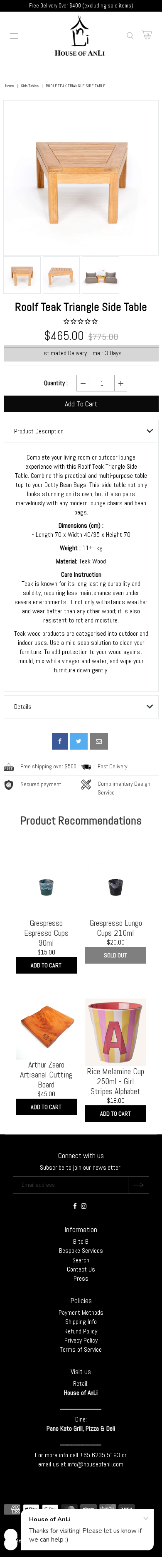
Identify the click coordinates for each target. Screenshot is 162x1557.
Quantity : (56, 383)
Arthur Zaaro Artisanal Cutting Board (46, 1075)
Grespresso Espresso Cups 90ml (46, 933)
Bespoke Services (81, 1250)
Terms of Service (81, 1349)
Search (80, 1260)
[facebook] (60, 741)
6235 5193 (107, 1455)
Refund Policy (80, 1331)
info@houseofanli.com (95, 1464)
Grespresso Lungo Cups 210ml (115, 928)
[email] (99, 741)
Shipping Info (81, 1321)
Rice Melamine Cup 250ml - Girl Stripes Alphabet (115, 1081)
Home (9, 86)
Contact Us (81, 1269)
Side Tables (30, 86)
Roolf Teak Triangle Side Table (81, 307)
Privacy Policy (81, 1340)
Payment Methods (81, 1312)
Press (81, 1278)
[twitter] (79, 741)
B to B (80, 1241)
